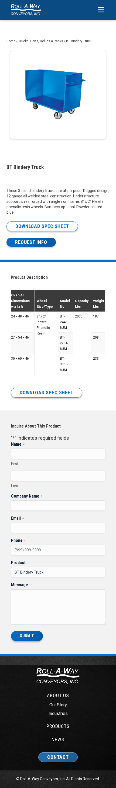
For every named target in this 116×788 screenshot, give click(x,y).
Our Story (58, 704)
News (58, 739)
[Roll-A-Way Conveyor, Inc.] (26, 9)
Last (14, 486)
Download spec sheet (42, 226)
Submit (27, 636)
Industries (58, 713)
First (14, 464)
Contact (58, 757)
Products (58, 726)
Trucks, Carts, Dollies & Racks (40, 41)
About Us (58, 695)
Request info (31, 242)
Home (10, 41)
